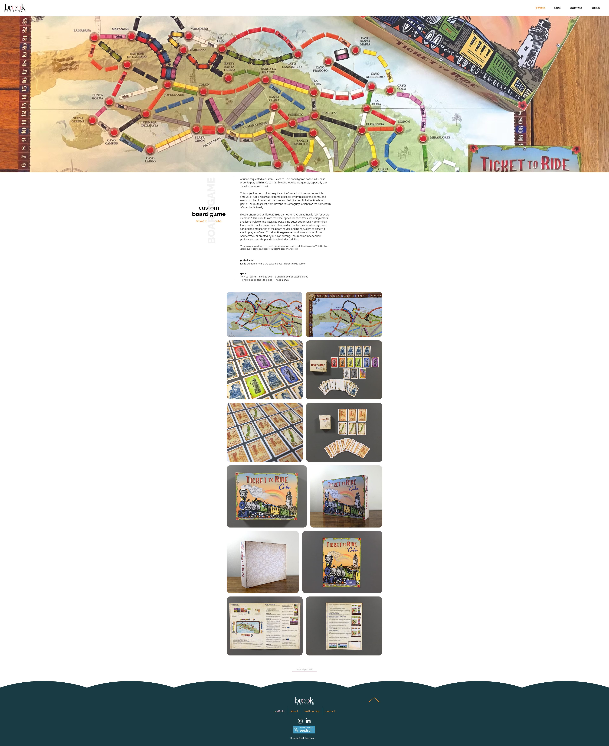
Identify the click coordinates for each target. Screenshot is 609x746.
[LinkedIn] (308, 721)
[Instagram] (300, 721)
